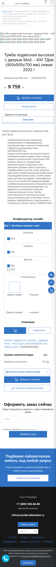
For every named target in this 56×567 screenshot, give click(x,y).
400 (13, 238)
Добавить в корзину (31, 98)
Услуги (24, 537)
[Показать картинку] (51, 275)
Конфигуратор (29, 106)
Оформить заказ (28, 434)
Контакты (48, 542)
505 (13, 252)
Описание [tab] (28, 119)
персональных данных (29, 429)
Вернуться (8, 11)
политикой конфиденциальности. (35, 556)
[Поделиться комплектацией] (51, 282)
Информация (9, 542)
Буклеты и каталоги (30, 542)
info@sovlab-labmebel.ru (28, 515)
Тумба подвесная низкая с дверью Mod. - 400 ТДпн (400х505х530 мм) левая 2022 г (26, 343)
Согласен (28, 563)
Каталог (13, 537)
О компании (37, 537)
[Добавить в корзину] (51, 290)
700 (13, 269)
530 (13, 265)
